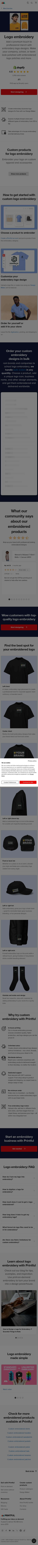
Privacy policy (32, 761)
